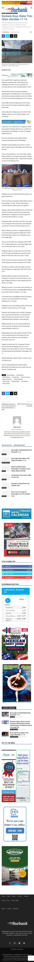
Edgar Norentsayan (7, 381)
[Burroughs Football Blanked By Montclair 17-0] (6, 454)
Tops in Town (6, 867)
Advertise (15, 875)
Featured (26, 863)
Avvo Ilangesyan (6, 379)
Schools (19, 863)
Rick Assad (6, 32)
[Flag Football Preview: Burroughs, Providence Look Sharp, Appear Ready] (6, 471)
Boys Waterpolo (5, 465)
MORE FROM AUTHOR (19, 447)
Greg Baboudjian (15, 383)
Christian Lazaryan (25, 379)
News (8, 863)
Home (3, 863)
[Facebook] (10, 910)
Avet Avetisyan (19, 377)
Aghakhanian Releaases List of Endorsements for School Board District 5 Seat (9, 409)
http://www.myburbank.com (17, 431)
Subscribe (28, 579)
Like (30, 568)
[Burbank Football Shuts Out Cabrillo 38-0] (6, 488)
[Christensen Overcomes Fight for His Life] (6, 479)
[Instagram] (14, 910)
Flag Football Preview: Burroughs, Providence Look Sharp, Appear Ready (20, 471)
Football (4, 456)
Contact (9, 875)
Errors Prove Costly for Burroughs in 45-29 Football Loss (20, 496)
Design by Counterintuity (17, 916)
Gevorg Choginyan (18, 381)
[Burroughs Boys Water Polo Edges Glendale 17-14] (6, 463)
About (3, 875)
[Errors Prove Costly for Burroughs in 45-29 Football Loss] (6, 496)
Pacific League (6, 385)
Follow (29, 572)
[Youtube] (24, 910)
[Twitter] (19, 910)
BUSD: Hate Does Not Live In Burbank (24, 407)
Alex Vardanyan (11, 377)
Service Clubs (15, 867)
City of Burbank (14, 709)
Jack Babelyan (24, 383)
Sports (3, 13)
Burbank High (15, 379)
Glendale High (6, 383)
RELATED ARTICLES (7, 447)
